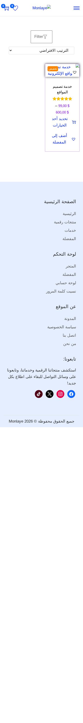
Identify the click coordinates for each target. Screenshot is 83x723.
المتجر (71, 266)
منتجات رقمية (65, 222)
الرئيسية (69, 214)
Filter (38, 36)
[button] (74, 72)
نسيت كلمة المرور (61, 291)
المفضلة (69, 239)
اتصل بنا (69, 335)
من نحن (69, 344)
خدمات (70, 230)
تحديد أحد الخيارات (60, 122)
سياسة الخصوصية (61, 327)
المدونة (70, 318)
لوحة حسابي (66, 283)
